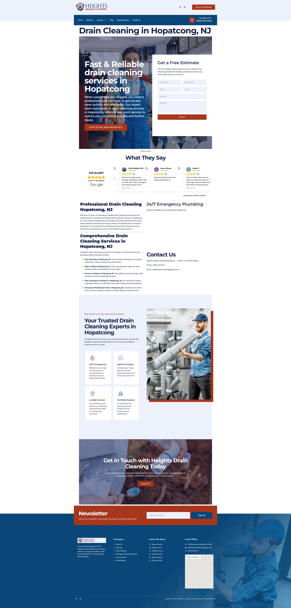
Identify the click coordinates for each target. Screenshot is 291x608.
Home (80, 20)
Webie (214, 599)
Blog (111, 20)
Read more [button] (121, 188)
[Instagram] (184, 7)
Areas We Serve (123, 20)
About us (89, 20)
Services (100, 20)
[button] (209, 178)
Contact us (136, 20)
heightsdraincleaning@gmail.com (165, 269)
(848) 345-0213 (159, 265)
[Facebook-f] (180, 7)
